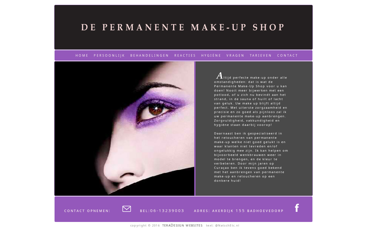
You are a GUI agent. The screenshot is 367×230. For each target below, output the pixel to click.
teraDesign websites (182, 225)
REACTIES (185, 55)
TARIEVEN (261, 55)
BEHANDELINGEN (149, 55)
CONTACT (287, 55)
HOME (82, 55)
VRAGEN (235, 55)
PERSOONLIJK (109, 55)
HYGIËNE (211, 55)
